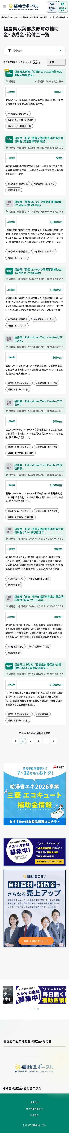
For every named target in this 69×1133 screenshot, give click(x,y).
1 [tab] (30, 1008)
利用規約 (34, 1115)
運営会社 (34, 1102)
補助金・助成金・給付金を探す (35, 17)
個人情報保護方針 (34, 1108)
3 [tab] (38, 1008)
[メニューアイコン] (4, 6)
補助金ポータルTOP (9, 17)
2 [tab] (34, 1008)
